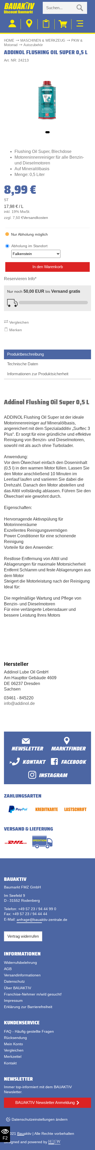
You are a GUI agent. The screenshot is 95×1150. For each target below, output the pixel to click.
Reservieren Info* (20, 279)
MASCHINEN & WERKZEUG (42, 40)
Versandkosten (35, 218)
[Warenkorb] (63, 24)
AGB (8, 969)
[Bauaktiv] (21, 7)
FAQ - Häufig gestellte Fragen (29, 1031)
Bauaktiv (24, 1133)
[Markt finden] (29, 24)
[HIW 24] (54, 1142)
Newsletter (27, 748)
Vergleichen (18, 322)
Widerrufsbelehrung (20, 962)
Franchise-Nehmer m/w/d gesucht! (33, 994)
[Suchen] (80, 8)
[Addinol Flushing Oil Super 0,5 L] (47, 100)
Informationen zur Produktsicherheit (37, 374)
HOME (9, 40)
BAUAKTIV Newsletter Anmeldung (45, 1102)
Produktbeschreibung (25, 354)
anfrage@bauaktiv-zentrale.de (42, 919)
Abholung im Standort (29, 246)
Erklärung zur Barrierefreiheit (28, 1007)
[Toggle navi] (80, 22)
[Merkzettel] (46, 24)
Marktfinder (68, 748)
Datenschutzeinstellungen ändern (40, 1119)
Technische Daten (22, 364)
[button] (47, 132)
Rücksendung (15, 1038)
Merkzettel (12, 1056)
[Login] (12, 24)
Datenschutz (14, 981)
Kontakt (10, 1063)
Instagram (53, 775)
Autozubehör (33, 45)
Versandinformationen (22, 975)
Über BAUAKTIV (17, 988)
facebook (73, 762)
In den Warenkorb (47, 266)
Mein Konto (13, 1044)
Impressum (13, 1000)
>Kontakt (27, 762)
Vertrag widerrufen (23, 936)
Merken (15, 330)
